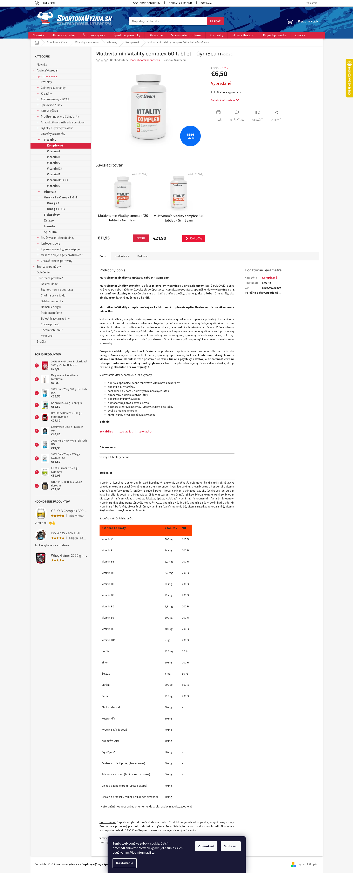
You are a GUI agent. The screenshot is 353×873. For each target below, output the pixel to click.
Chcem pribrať (50, 324)
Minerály (50, 192)
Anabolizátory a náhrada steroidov (62, 122)
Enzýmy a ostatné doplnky (57, 238)
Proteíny (46, 82)
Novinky (42, 65)
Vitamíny (50, 140)
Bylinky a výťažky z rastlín (57, 128)
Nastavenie (124, 863)
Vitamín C (53, 163)
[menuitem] (38, 35)
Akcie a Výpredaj (47, 70)
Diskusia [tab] (142, 256)
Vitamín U (53, 186)
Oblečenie (43, 272)
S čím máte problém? (50, 278)
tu (153, 852)
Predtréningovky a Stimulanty (60, 117)
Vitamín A (53, 151)
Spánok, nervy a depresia (57, 290)
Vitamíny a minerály (53, 134)
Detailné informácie (223, 100)
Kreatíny (46, 93)
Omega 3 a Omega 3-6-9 (60, 197)
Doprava (206, 3)
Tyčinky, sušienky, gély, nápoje (60, 249)
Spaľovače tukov (51, 105)
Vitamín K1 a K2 (57, 180)
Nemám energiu (51, 307)
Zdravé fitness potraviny (56, 261)
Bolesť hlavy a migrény (55, 318)
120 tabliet (126, 432)
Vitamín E (53, 174)
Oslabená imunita (52, 301)
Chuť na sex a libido (53, 295)
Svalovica (47, 336)
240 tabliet (145, 432)
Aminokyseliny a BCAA (55, 99)
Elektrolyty (52, 215)
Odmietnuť (206, 846)
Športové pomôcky (49, 267)
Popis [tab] (103, 256)
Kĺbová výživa (49, 111)
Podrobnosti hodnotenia (145, 60)
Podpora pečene (51, 313)
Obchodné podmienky (146, 3)
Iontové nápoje (50, 243)
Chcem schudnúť (52, 330)
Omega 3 (53, 203)
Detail (140, 238)
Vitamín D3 (54, 168)
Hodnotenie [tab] (122, 256)
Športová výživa (47, 76)
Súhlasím (231, 846)
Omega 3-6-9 (56, 209)
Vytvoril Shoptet (309, 864)
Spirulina (50, 232)
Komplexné (55, 145)
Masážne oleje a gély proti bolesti (62, 255)
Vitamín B (53, 157)
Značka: (175, 60)
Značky (41, 342)
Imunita (49, 226)
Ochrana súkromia (180, 3)
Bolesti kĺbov (49, 284)
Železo (49, 220)
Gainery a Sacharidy (53, 88)
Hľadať (215, 21)
